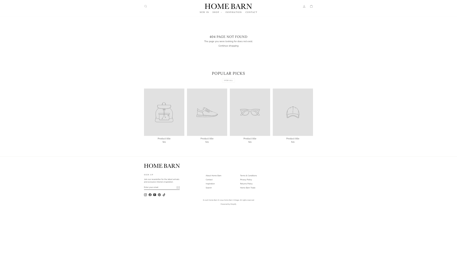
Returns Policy (246, 184)
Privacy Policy (246, 180)
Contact (251, 12)
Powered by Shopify (228, 204)
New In (204, 12)
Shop (216, 12)
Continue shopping (229, 45)
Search (209, 188)
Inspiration (234, 12)
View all (228, 80)
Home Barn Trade (248, 188)
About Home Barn (213, 176)
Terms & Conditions (248, 176)
